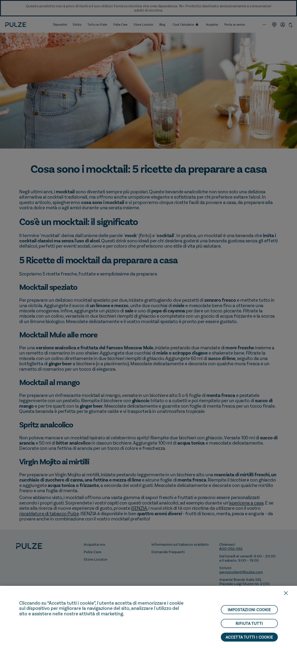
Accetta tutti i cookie (249, 637)
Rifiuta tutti (249, 623)
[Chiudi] (286, 593)
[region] (148, 617)
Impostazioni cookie (249, 609)
